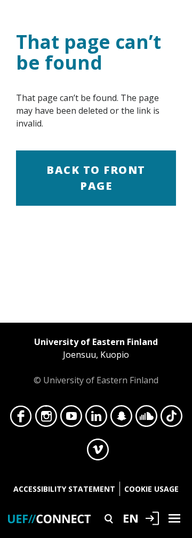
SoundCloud (146, 419)
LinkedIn (96, 419)
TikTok (171, 419)
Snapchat (121, 419)
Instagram (46, 419)
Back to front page (96, 178)
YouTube (71, 419)
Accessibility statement (64, 489)
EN (131, 518)
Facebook (21, 419)
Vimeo (98, 452)
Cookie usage (151, 489)
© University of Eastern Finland (96, 361)
